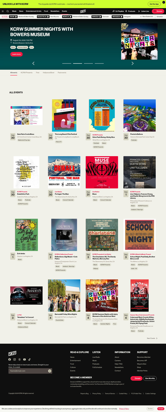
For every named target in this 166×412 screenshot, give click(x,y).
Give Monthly (150, 378)
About (117, 357)
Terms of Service (109, 393)
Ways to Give (141, 364)
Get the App (154, 4)
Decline (150, 409)
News (21, 11)
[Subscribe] (49, 371)
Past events (62, 73)
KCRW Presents (26, 73)
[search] (8, 11)
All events (13, 73)
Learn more (16, 54)
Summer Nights (22, 47)
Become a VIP (142, 360)
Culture (73, 367)
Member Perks (142, 371)
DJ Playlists (120, 11)
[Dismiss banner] (163, 2)
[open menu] (3, 11)
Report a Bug (85, 393)
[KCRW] (12, 355)
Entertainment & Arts (33, 11)
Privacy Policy (95, 393)
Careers (118, 360)
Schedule (160, 16)
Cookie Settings (150, 393)
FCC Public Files (135, 393)
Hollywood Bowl (48, 73)
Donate (159, 11)
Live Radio (96, 357)
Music (14, 11)
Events (64, 11)
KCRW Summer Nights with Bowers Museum (41, 31)
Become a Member (144, 357)
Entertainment (75, 360)
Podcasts (131, 11)
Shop (139, 367)
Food (46, 11)
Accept (160, 409)
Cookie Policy (122, 393)
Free (31, 47)
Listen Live (145, 11)
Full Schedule (97, 367)
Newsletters (55, 11)
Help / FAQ (118, 364)
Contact (118, 371)
